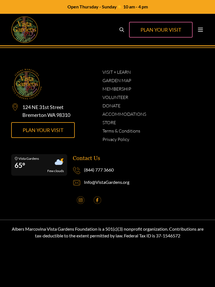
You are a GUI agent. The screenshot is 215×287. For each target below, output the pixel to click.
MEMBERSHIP (116, 89)
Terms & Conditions (121, 131)
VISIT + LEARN (116, 72)
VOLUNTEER (115, 97)
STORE (109, 122)
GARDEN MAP (116, 80)
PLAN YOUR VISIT (161, 30)
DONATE (111, 105)
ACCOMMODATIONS (124, 114)
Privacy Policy (115, 139)
